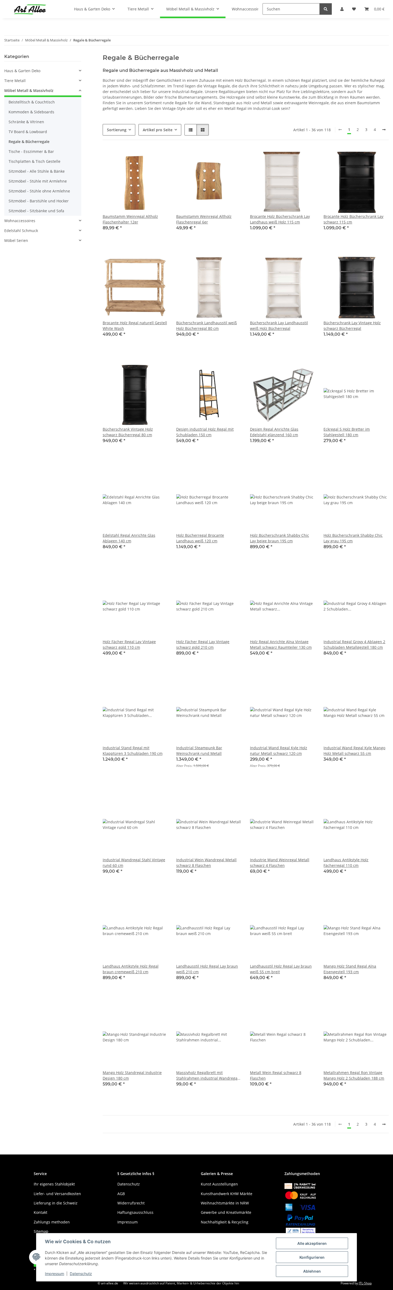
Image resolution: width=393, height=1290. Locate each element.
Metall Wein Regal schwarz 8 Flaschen (275, 1075)
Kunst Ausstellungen (219, 1184)
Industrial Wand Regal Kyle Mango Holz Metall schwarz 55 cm (354, 750)
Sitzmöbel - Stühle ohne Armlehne (39, 191)
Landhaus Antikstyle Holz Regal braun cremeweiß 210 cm (131, 969)
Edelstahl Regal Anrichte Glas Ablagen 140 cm (129, 538)
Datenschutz (81, 1273)
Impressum (54, 1273)
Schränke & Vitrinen (26, 121)
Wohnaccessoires (19, 220)
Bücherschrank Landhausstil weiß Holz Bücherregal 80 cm (206, 325)
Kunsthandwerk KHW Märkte (226, 1193)
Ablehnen (312, 1271)
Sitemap (41, 1231)
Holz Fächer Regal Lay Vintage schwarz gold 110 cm (129, 644)
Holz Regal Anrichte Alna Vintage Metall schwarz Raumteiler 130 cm (281, 644)
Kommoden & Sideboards (31, 111)
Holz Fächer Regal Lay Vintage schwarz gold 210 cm (202, 644)
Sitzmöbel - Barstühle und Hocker (39, 200)
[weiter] (384, 129)
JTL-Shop (365, 1283)
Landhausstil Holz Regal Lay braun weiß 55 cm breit (281, 969)
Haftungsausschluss (135, 1212)
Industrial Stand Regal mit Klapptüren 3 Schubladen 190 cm (133, 750)
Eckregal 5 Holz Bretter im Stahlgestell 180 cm (346, 432)
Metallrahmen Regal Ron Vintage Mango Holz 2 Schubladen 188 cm (353, 1075)
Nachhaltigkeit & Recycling (224, 1222)
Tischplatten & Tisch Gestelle (34, 161)
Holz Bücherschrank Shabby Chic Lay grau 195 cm (353, 538)
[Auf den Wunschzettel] (158, 158)
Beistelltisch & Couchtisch (32, 102)
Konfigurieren (312, 1257)
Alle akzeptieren (312, 1243)
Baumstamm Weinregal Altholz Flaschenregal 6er (204, 219)
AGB (121, 1193)
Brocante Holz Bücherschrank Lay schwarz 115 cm (353, 219)
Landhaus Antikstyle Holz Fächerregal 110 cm (345, 862)
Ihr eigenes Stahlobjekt (54, 1184)
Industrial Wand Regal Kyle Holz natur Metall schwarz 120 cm (278, 750)
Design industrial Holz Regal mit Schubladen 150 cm (205, 432)
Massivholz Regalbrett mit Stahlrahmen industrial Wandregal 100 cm (207, 1075)
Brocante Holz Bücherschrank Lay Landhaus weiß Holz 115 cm (280, 219)
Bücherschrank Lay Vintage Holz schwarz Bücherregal (352, 325)
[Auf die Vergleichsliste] (145, 158)
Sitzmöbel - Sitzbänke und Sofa (36, 210)
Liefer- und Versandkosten (57, 1193)
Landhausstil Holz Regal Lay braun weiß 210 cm (207, 969)
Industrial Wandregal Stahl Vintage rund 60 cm (134, 862)
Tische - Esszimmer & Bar (31, 151)
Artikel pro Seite (157, 129)
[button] (190, 130)
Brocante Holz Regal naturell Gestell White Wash (135, 325)
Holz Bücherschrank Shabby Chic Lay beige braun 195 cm (279, 538)
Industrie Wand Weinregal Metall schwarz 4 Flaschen (279, 862)
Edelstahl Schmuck (21, 230)
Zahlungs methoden (52, 1222)
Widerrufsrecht (131, 1203)
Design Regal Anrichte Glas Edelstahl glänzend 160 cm (274, 432)
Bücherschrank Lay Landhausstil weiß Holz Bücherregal (279, 325)
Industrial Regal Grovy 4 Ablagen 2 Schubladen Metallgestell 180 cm (354, 644)
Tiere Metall (15, 80)
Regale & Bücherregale (29, 141)
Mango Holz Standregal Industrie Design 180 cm (132, 1075)
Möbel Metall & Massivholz (28, 90)
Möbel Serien (16, 240)
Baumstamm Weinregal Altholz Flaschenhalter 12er (130, 219)
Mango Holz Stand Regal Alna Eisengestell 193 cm (349, 969)
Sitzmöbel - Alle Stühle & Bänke (37, 171)
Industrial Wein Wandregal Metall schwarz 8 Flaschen (206, 862)
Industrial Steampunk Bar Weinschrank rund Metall (199, 750)
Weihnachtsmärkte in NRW (225, 1203)
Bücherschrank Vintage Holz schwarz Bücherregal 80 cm (128, 432)
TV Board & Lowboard (28, 131)
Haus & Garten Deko (22, 70)
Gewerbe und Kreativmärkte (226, 1212)
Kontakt (40, 1212)
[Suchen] (325, 9)
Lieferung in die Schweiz (56, 1203)
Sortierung (116, 129)
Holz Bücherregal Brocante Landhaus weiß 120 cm (200, 538)
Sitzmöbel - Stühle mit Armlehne (38, 181)
